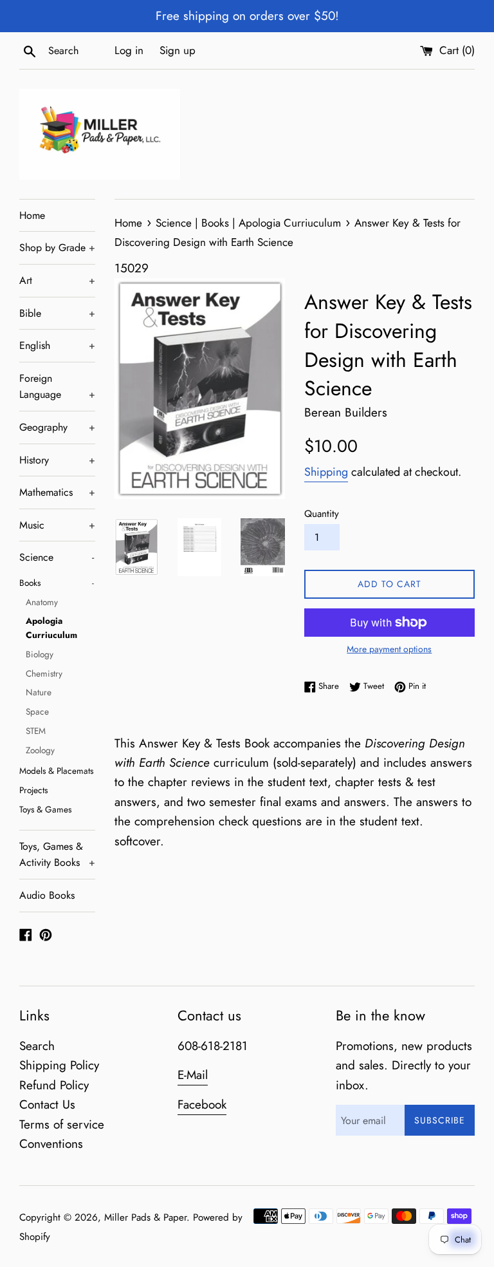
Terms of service (61, 1124)
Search (37, 1046)
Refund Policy (54, 1085)
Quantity (321, 514)
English (57, 345)
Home (32, 215)
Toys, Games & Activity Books (57, 854)
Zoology (40, 750)
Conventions (51, 1143)
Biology (39, 654)
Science (56, 557)
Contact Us (47, 1104)
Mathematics (57, 492)
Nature (38, 692)
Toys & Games (45, 809)
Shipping (326, 472)
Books (56, 582)
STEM (36, 730)
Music (57, 525)
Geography (57, 427)
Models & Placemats (56, 770)
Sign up (178, 50)
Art (57, 280)
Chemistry (44, 673)
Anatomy (42, 602)
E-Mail (193, 1075)
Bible (57, 313)
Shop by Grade (57, 247)
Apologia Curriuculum (51, 627)
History (57, 460)
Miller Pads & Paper (145, 1217)
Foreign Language (57, 386)
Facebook (202, 1104)
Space (37, 711)
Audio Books (47, 895)
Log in (128, 50)
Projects (33, 790)
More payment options (389, 649)
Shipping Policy (59, 1065)
